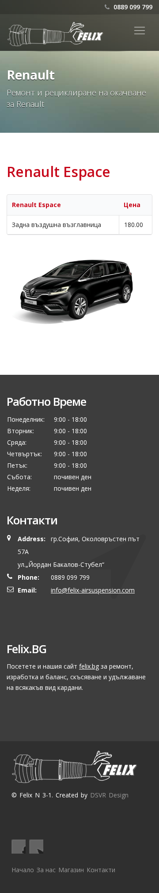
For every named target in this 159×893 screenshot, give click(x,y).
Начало (22, 870)
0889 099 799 (132, 7)
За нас (46, 870)
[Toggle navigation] (139, 30)
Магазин (71, 870)
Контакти (101, 870)
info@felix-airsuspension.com (93, 590)
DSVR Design (109, 795)
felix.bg (89, 666)
